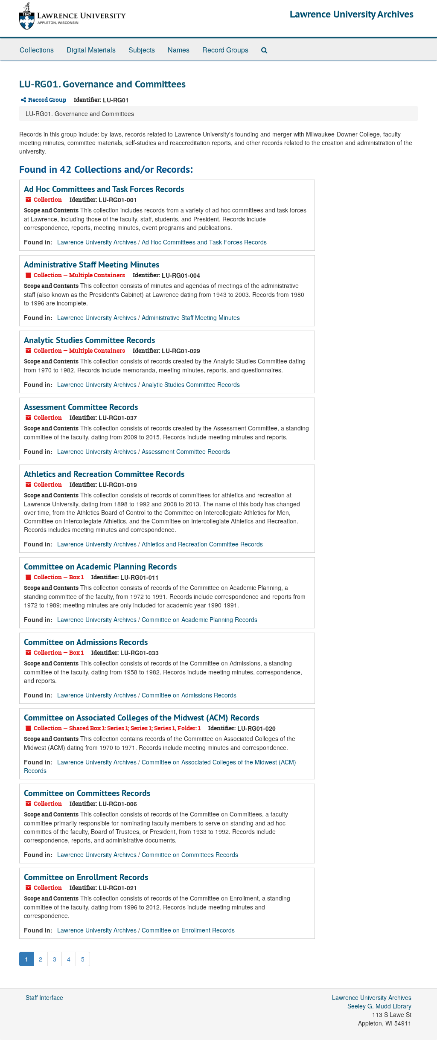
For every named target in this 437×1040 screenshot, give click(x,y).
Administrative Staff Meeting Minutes (91, 264)
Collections (37, 50)
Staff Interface (44, 997)
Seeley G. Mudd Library (379, 1006)
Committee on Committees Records (87, 793)
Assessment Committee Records (81, 407)
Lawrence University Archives (352, 13)
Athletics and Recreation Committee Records (104, 473)
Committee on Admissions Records (86, 642)
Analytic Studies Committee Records (89, 340)
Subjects (141, 50)
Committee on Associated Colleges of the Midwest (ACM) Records (141, 717)
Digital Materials (91, 50)
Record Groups (225, 50)
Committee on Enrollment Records (86, 877)
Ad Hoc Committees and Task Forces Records (104, 189)
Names (178, 50)
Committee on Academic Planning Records (100, 566)
